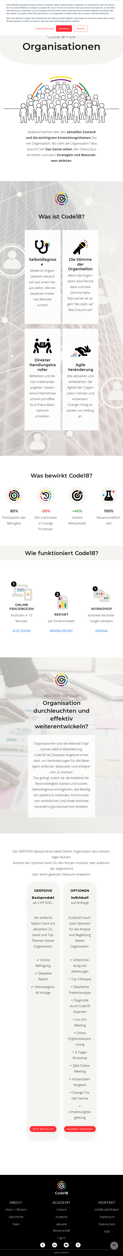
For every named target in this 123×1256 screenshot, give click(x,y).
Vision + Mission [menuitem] (16, 1209)
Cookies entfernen (61, 1252)
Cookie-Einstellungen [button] (44, 28)
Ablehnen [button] (81, 28)
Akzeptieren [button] (64, 28)
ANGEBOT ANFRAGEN (80, 1129)
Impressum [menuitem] (107, 1217)
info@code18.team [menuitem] (107, 1209)
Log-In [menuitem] (61, 1238)
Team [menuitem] (16, 1224)
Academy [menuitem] (61, 1217)
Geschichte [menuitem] (16, 1217)
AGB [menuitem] (107, 1231)
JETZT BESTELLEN (43, 1129)
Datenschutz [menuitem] (107, 1224)
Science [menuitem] (61, 1209)
